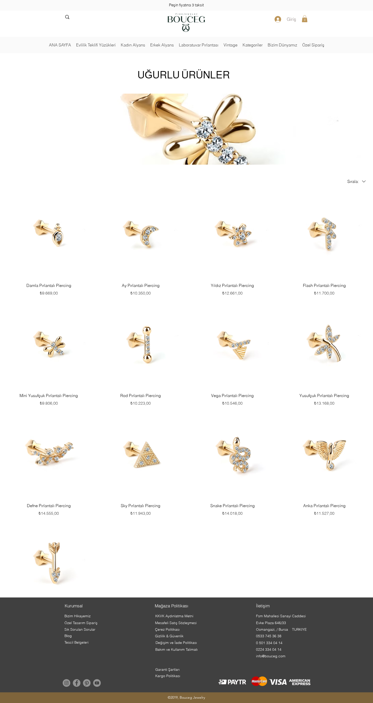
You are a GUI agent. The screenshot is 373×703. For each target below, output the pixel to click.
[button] (305, 18)
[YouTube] (97, 683)
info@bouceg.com (270, 656)
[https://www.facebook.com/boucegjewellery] (76, 683)
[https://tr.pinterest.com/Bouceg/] (87, 683)
